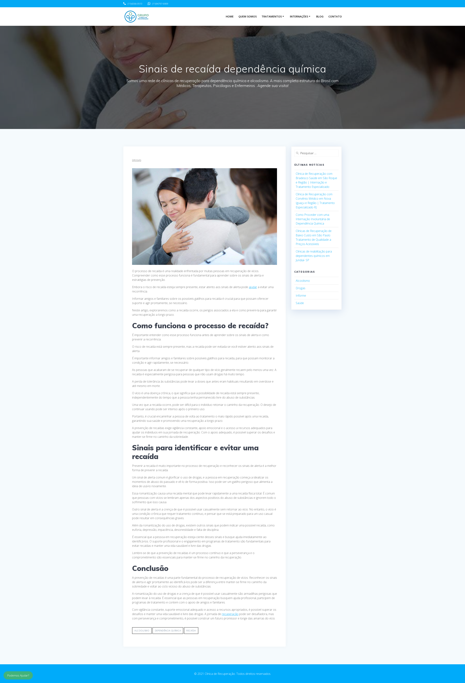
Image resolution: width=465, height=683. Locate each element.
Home (230, 16)
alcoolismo (141, 630)
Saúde (300, 303)
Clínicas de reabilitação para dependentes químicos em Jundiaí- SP (314, 255)
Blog (320, 16)
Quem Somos (247, 16)
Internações (299, 16)
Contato (335, 16)
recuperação (230, 614)
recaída (191, 630)
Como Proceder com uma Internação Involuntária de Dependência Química (313, 219)
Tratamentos (272, 16)
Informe (301, 296)
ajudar (253, 287)
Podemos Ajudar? (18, 675)
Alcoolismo (303, 281)
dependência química (168, 630)
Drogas (136, 160)
